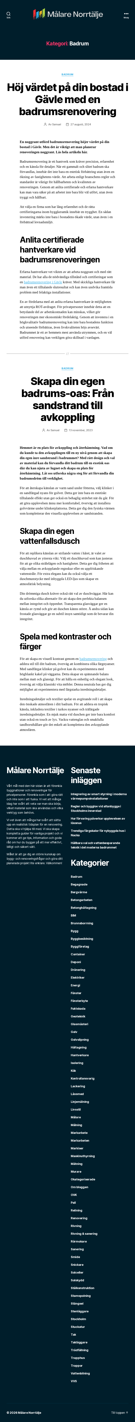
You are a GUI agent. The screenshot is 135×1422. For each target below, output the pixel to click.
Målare (76, 1117)
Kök (73, 1070)
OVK (74, 1195)
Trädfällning (79, 1350)
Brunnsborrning (82, 923)
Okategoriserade (83, 1179)
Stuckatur (78, 1327)
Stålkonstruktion (82, 1288)
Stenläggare (80, 1311)
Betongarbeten (81, 900)
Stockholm (78, 1319)
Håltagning (78, 1047)
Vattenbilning (80, 1373)
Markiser (77, 1148)
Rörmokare (79, 1241)
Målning (76, 1125)
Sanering (77, 1249)
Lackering (78, 1086)
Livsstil (76, 1109)
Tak (73, 1334)
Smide (75, 1257)
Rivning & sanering (84, 1233)
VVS (74, 1381)
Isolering (77, 1063)
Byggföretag (80, 946)
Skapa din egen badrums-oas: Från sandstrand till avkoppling (67, 399)
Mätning (76, 1164)
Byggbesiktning (82, 938)
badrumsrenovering (93, 659)
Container (78, 954)
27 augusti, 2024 (80, 124)
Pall (73, 1202)
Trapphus (78, 1358)
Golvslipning (80, 1039)
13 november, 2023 (81, 430)
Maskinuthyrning (83, 1156)
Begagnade (79, 884)
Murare (76, 1171)
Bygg (74, 931)
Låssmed (77, 1094)
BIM (73, 915)
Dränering (78, 970)
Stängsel (77, 1303)
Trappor (77, 1365)
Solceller (77, 1272)
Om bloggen (79, 1187)
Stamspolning (81, 1295)
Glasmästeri (79, 1024)
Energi (75, 985)
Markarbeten (80, 1140)
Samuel (56, 124)
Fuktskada (78, 1008)
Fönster (76, 993)
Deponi (76, 962)
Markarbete (79, 1132)
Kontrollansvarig (82, 1078)
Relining (76, 1210)
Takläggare (79, 1342)
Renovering (79, 1218)
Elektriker (77, 977)
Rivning (76, 1226)
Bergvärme (79, 892)
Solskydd (77, 1280)
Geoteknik (78, 1016)
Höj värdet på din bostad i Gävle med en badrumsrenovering (67, 99)
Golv (74, 1032)
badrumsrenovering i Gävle (43, 282)
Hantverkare (80, 1055)
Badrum (67, 74)
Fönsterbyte (79, 1001)
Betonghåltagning (83, 907)
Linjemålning (80, 1101)
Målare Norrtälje (29, 1412)
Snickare (77, 1264)
